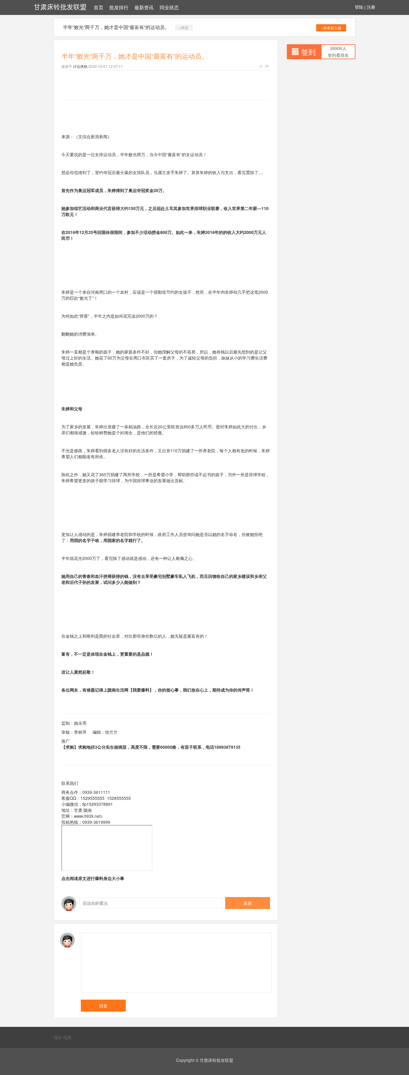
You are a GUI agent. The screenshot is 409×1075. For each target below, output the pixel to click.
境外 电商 (63, 1037)
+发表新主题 (331, 27)
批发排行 (118, 7)
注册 (371, 7)
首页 (98, 7)
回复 (103, 1006)
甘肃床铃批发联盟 (60, 7)
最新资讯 (144, 7)
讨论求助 (80, 66)
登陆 (359, 7)
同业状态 (169, 7)
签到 (308, 51)
